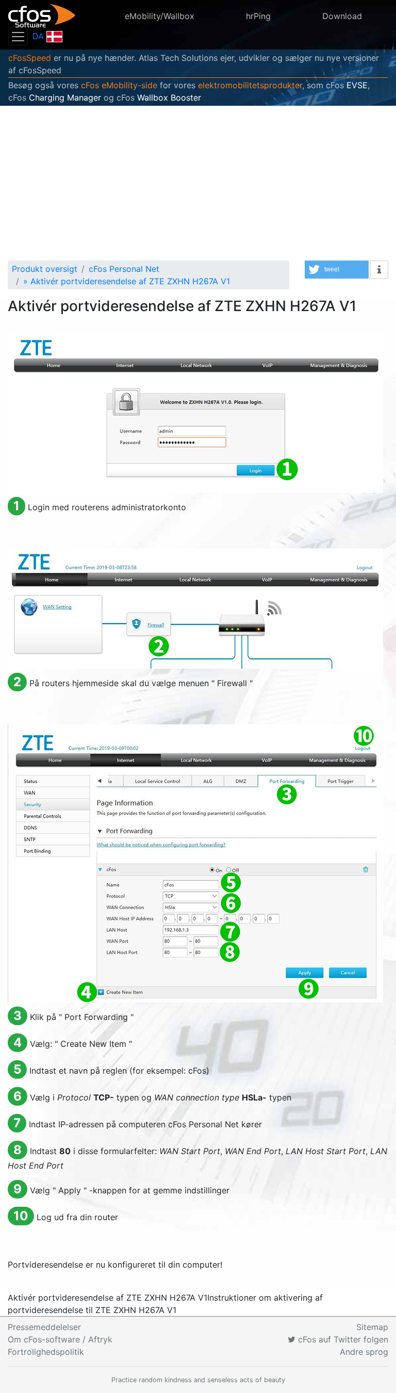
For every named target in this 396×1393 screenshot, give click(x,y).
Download (342, 16)
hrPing (258, 16)
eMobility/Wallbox (159, 16)
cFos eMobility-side (119, 85)
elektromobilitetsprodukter (250, 85)
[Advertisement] (198, 183)
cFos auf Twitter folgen (341, 1339)
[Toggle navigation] (18, 36)
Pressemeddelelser (44, 1327)
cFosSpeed (29, 58)
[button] (337, 270)
